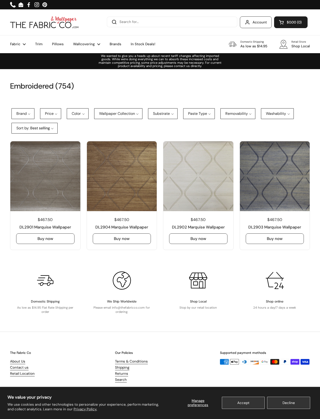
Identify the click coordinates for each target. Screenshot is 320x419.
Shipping (122, 367)
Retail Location (22, 373)
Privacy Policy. (85, 409)
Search (121, 379)
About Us (17, 361)
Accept (243, 402)
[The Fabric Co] (44, 22)
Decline (289, 402)
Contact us (19, 367)
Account (260, 22)
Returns (121, 373)
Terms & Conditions (131, 361)
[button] (291, 22)
